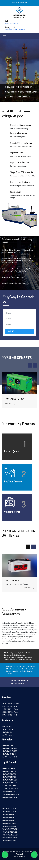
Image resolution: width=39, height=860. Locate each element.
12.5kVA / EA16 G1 (8, 735)
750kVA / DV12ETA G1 (9, 829)
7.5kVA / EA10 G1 (8, 729)
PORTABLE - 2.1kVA (14, 398)
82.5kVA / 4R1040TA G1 (10, 789)
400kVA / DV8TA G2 (8, 820)
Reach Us (23, 2)
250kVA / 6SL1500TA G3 (10, 812)
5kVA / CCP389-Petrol (9, 715)
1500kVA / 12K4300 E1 (9, 841)
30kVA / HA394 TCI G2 (9, 751)
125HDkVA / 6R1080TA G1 (11, 794)
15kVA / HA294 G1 (8, 745)
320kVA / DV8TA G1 (8, 814)
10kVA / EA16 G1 (7, 732)
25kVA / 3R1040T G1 (9, 771)
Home (14, 2)
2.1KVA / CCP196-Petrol (10, 709)
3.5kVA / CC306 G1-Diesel (10, 703)
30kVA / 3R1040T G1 (9, 774)
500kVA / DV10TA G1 (9, 823)
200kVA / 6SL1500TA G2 (10, 809)
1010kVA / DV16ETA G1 (10, 835)
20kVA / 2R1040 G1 (8, 768)
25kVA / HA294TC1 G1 (9, 748)
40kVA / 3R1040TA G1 (9, 780)
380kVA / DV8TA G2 (8, 817)
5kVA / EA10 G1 (7, 726)
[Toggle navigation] (4, 36)
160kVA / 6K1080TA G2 (10, 797)
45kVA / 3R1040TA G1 (9, 783)
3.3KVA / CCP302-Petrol (10, 712)
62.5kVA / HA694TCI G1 (10, 757)
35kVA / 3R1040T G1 (9, 777)
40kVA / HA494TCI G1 (9, 754)
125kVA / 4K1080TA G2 (10, 791)
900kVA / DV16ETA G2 (9, 832)
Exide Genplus (12, 580)
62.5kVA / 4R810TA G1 (9, 786)
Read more (8, 403)
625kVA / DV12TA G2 (9, 826)
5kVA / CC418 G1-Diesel (10, 706)
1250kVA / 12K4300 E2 (9, 838)
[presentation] (30, 365)
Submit (11, 331)
